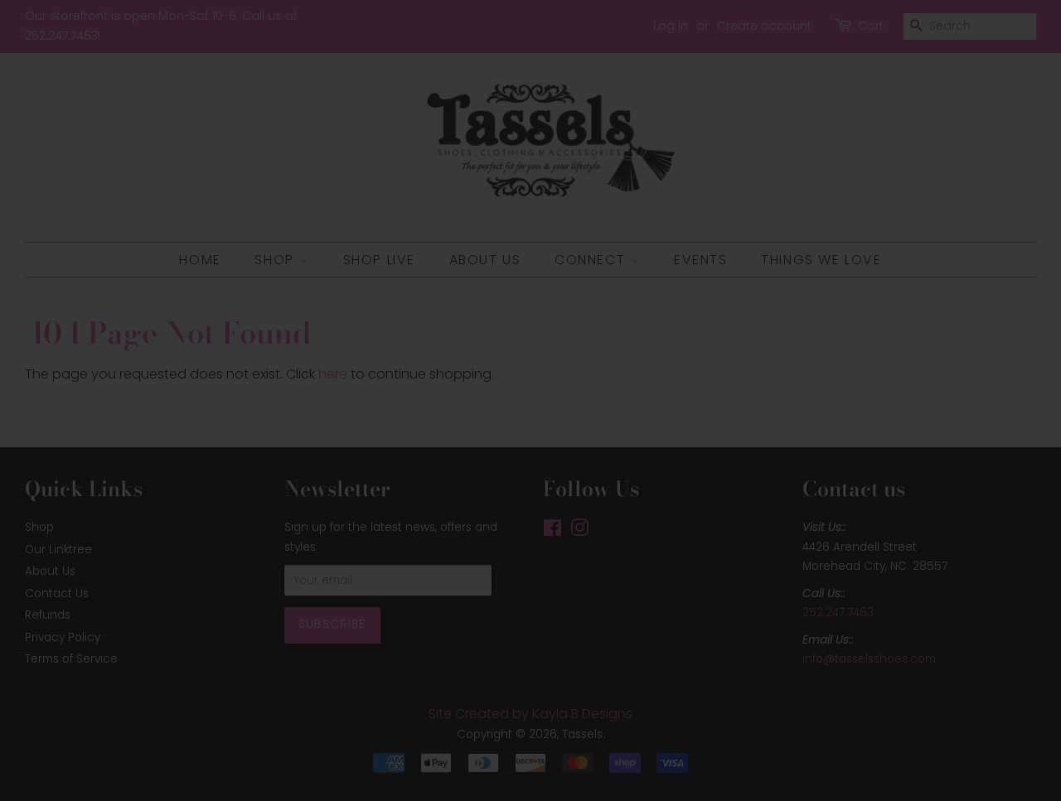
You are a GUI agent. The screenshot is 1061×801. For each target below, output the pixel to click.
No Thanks (530, 551)
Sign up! (531, 495)
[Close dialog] (714, 228)
